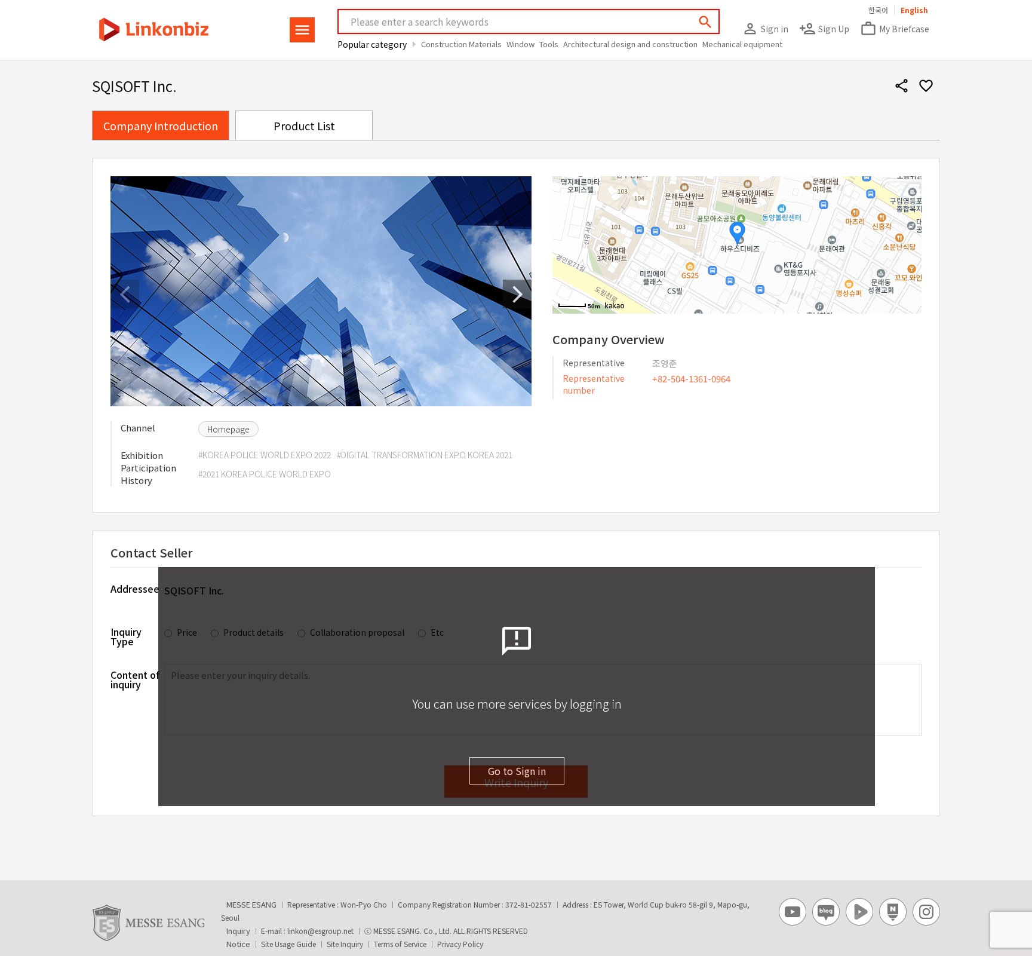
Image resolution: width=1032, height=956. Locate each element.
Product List (304, 125)
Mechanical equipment (742, 44)
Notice (238, 943)
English (914, 10)
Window (520, 44)
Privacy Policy (460, 944)
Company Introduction (160, 125)
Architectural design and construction (630, 44)
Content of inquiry (134, 679)
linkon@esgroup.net (320, 931)
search (705, 22)
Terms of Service (400, 944)
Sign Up (824, 29)
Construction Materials (461, 44)
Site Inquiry (345, 944)
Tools (548, 44)
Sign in (765, 29)
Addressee (134, 588)
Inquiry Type (126, 635)
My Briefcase (894, 29)
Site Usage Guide (288, 944)
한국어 (878, 10)
